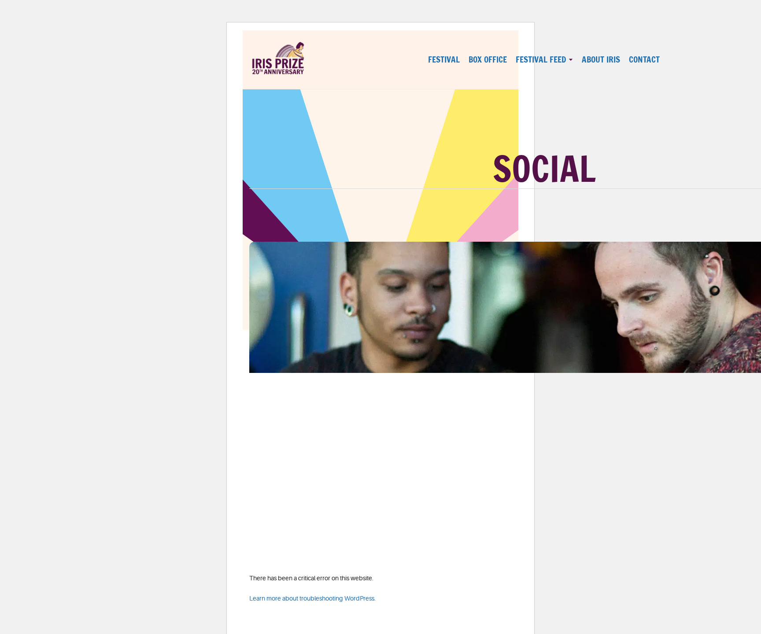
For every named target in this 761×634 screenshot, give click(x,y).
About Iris (601, 59)
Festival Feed (541, 59)
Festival (444, 59)
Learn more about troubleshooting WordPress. (312, 598)
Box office (488, 59)
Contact (644, 59)
